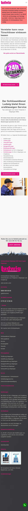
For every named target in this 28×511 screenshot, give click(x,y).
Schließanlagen (7, 152)
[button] (26, 2)
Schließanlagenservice (7, 379)
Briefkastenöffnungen (9, 148)
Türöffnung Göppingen (7, 356)
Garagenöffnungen (8, 146)
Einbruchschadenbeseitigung (9, 381)
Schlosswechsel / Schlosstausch (9, 376)
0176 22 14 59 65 (6, 301)
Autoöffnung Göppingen (7, 359)
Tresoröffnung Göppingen (8, 366)
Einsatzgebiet (4, 344)
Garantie (3, 346)
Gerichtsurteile (5, 445)
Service (3, 341)
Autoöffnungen (7, 144)
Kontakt (3, 348)
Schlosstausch (7, 150)
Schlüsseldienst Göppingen (8, 336)
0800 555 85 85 (6, 291)
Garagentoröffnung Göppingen (9, 364)
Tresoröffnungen (7, 142)
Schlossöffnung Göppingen (8, 369)
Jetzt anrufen (14, 245)
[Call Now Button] (25, 505)
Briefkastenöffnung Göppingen (9, 361)
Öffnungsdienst (5, 339)
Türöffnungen (7, 140)
